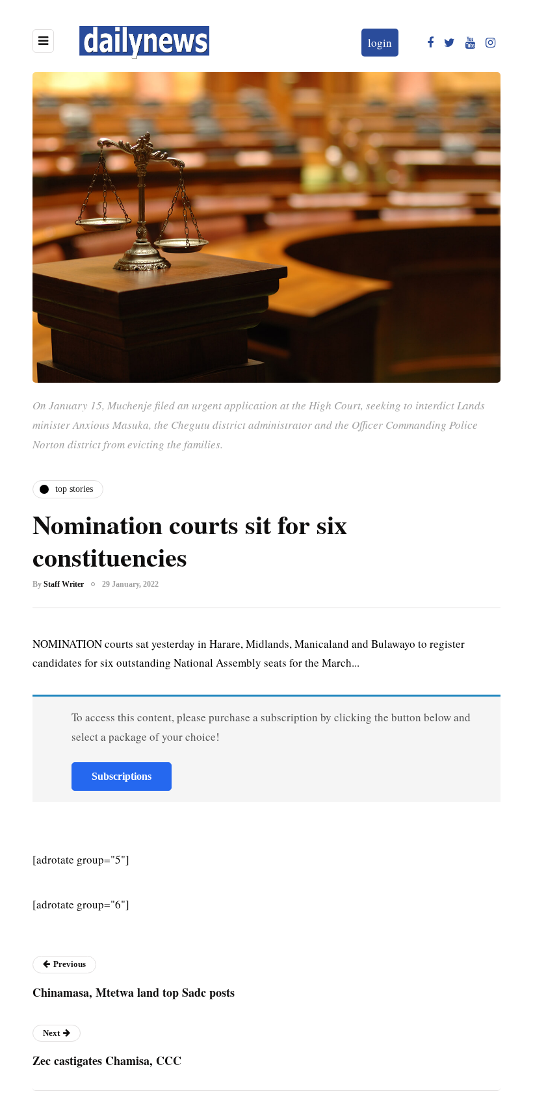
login (380, 42)
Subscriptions (121, 776)
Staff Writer (64, 584)
